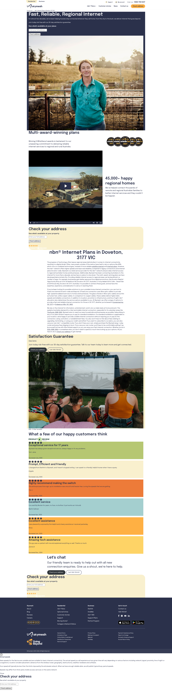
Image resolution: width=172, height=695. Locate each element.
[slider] (64, 222)
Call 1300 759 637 (55, 349)
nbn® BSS (91, 615)
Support (60, 618)
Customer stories (105, 6)
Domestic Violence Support (126, 637)
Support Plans (93, 618)
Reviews (30, 615)
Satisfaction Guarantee (64, 639)
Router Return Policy (124, 639)
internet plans (112, 266)
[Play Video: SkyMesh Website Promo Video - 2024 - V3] (65, 186)
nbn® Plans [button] (91, 6)
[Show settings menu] (97, 222)
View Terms (32, 341)
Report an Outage (123, 635)
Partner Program (93, 621)
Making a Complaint (93, 635)
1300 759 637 (139, 2)
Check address (138, 6)
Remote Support (62, 641)
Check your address (38, 349)
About (29, 609)
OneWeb (91, 612)
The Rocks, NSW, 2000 (54, 312)
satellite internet (98, 266)
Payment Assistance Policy (125, 633)
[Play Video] (30, 222)
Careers (29, 618)
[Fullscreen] (100, 222)
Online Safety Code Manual (65, 637)
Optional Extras (62, 612)
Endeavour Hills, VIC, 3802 (64, 304)
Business (42, 1)
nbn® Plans (61, 609)
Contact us (124, 6)
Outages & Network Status (66, 624)
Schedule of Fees (62, 635)
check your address (64, 332)
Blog (28, 612)
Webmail (90, 637)
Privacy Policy (91, 633)
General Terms (61, 633)
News (116, 6)
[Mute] (93, 222)
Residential (31, 1)
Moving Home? (62, 621)
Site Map (90, 639)
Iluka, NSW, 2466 (52, 329)
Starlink (90, 609)
